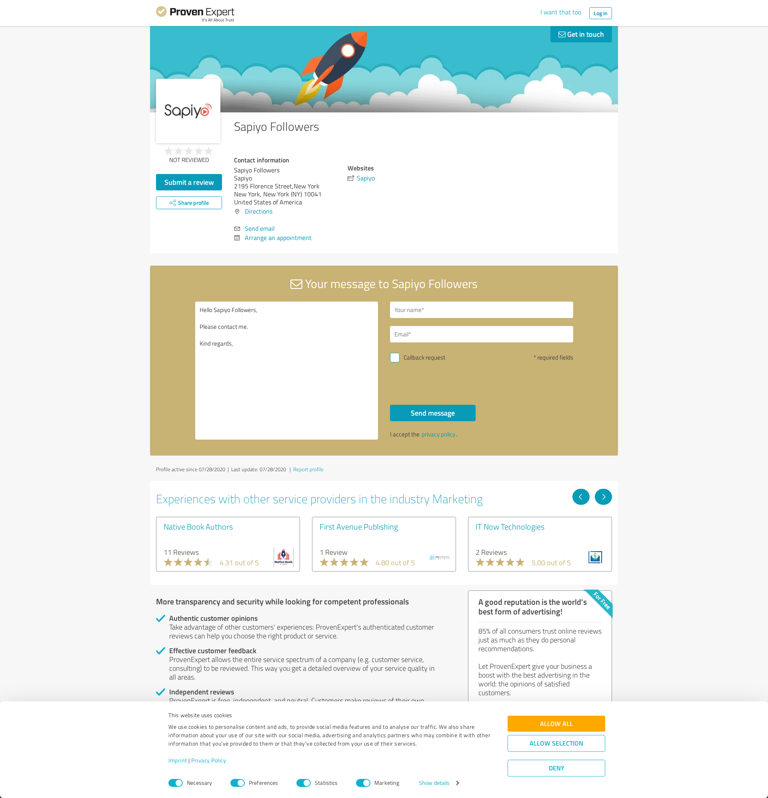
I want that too (560, 12)
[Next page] (603, 497)
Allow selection (556, 743)
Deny (556, 768)
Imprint (177, 760)
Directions (258, 211)
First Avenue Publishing (359, 526)
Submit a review (189, 182)
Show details (434, 783)
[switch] (237, 783)
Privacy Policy (208, 760)
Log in (601, 13)
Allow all (556, 723)
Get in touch (585, 34)
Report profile (308, 469)
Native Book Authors (198, 526)
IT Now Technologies (510, 526)
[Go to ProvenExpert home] (195, 15)
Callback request (424, 357)
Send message (433, 413)
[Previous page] (581, 497)
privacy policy (438, 434)
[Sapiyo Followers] (188, 111)
